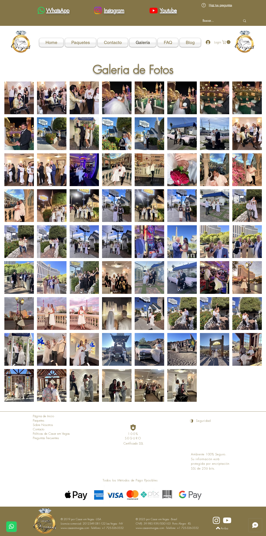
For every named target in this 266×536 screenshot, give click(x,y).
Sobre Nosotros (43, 425)
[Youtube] (153, 10)
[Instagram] (98, 10)
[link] (226, 42)
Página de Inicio (43, 416)
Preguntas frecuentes (46, 438)
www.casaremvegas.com (75, 528)
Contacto (38, 429)
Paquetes (38, 420)
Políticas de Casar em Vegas (51, 434)
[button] (19, 97)
